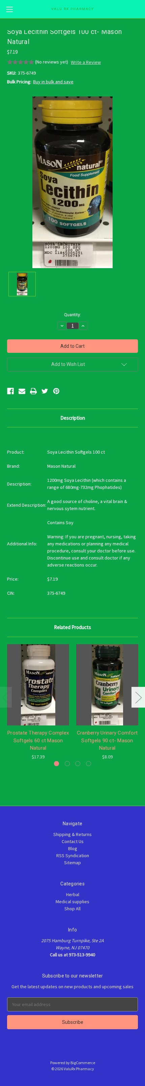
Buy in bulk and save (53, 82)
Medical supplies (72, 902)
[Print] (33, 391)
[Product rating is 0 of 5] (20, 62)
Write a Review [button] (86, 62)
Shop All (72, 909)
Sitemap (72, 863)
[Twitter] (44, 391)
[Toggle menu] (9, 9)
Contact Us (73, 841)
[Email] (22, 391)
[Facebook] (10, 391)
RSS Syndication (72, 855)
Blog (72, 848)
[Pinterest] (56, 391)
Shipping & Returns (72, 834)
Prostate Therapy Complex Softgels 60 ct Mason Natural (38, 740)
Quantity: (72, 314)
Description (72, 418)
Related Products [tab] (72, 627)
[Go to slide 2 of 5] (138, 697)
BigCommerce (82, 1062)
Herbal (72, 894)
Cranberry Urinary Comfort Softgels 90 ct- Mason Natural (107, 740)
